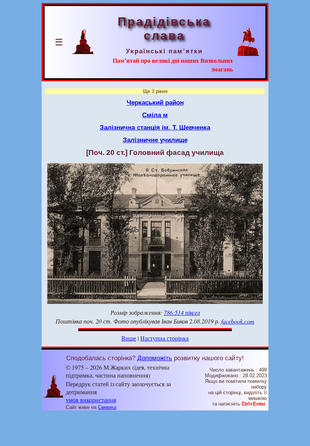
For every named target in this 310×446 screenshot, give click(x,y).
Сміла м (155, 115)
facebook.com (237, 321)
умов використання (91, 400)
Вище (128, 338)
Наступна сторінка (164, 338)
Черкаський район (155, 102)
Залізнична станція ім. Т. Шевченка (155, 127)
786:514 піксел (182, 312)
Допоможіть (154, 358)
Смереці (107, 407)
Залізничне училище (155, 140)
